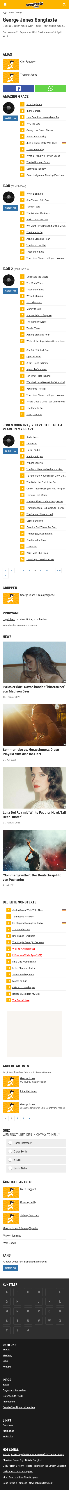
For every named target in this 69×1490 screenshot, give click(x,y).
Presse (6, 1349)
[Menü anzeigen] (5, 4)
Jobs (5, 1361)
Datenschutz (9, 1396)
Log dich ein (9, 619)
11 (47, 570)
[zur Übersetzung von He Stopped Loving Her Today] (64, 922)
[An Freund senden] (50, 88)
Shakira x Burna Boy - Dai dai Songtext (22, 1460)
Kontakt (7, 1366)
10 (41, 570)
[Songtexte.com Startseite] (34, 4)
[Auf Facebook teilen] (18, 88)
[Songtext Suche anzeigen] (64, 4)
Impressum (9, 1401)
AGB (20, 1396)
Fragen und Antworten (14, 1390)
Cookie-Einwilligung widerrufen (19, 1407)
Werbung (7, 1355)
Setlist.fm (8, 1436)
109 (59, 570)
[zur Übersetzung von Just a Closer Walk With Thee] (64, 142)
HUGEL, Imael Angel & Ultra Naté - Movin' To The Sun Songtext (35, 1454)
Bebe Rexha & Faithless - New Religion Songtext (27, 1483)
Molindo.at (8, 1430)
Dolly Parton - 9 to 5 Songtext (18, 1471)
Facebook (8, 1425)
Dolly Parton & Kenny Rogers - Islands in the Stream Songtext (34, 1465)
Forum (6, 1384)
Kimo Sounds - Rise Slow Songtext (20, 1477)
